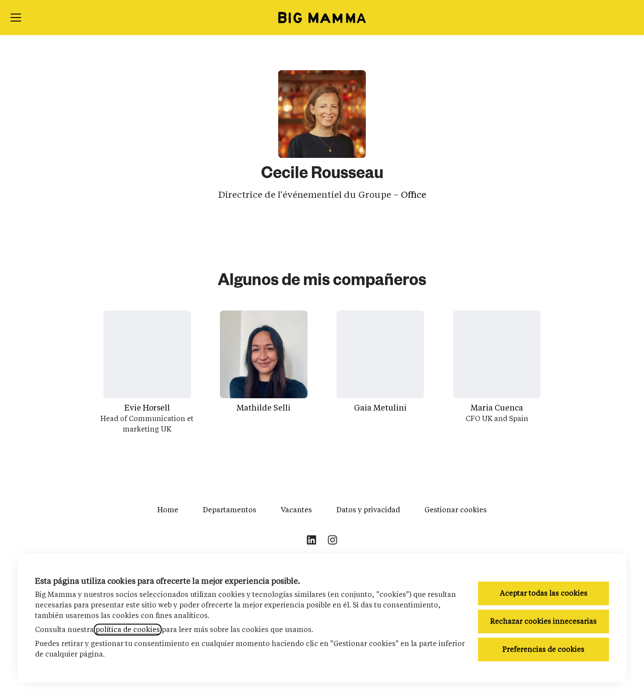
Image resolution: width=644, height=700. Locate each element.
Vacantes (296, 510)
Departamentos (229, 510)
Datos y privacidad (368, 510)
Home (167, 510)
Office (413, 194)
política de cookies (128, 629)
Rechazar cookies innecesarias (543, 621)
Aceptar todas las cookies (543, 593)
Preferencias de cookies (543, 649)
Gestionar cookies (456, 510)
